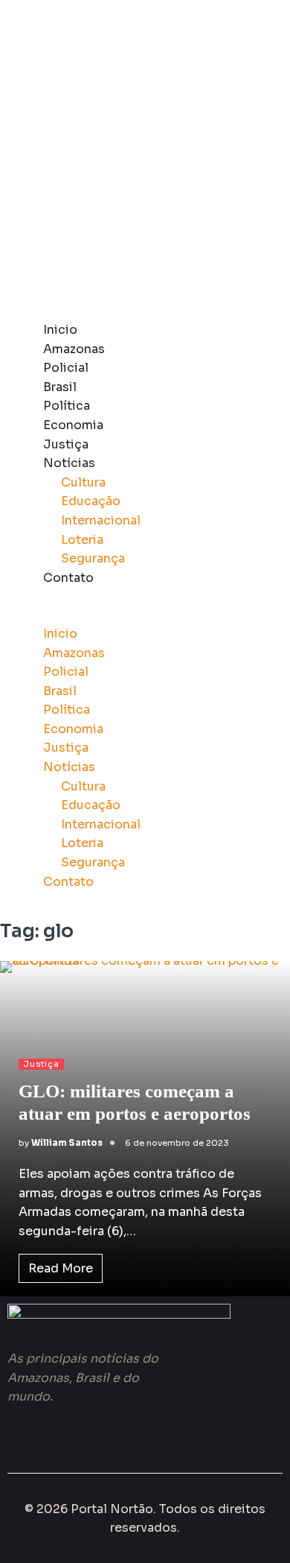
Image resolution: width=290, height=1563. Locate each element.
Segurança (93, 558)
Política (66, 405)
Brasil (60, 387)
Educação (90, 501)
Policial (65, 367)
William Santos (67, 1143)
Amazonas (74, 349)
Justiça (65, 444)
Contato (68, 578)
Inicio (60, 329)
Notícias (69, 463)
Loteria (82, 540)
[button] (145, 614)
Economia (73, 425)
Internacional (101, 520)
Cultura (83, 482)
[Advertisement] (145, 160)
